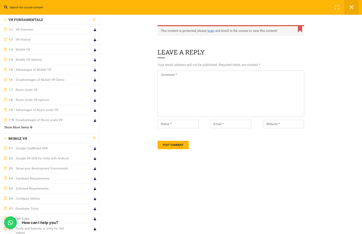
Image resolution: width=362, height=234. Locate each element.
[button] (10, 222)
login (210, 31)
